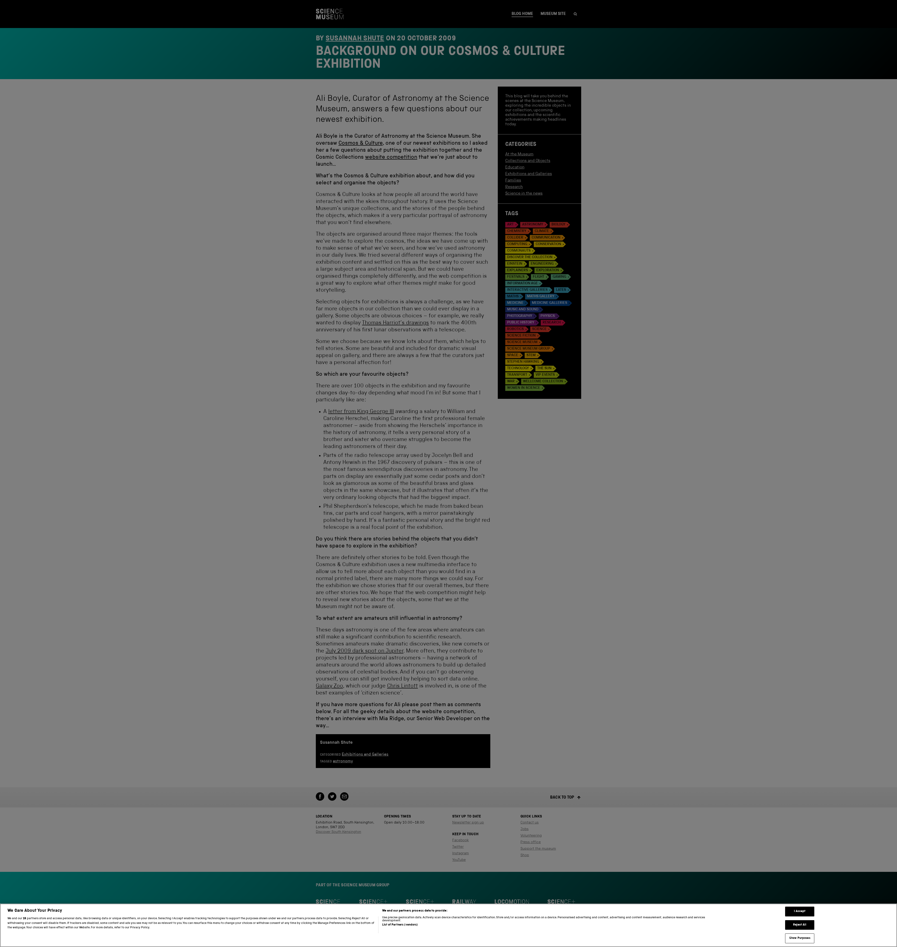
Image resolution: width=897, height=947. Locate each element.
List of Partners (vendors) (400, 924)
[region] (448, 925)
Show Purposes (799, 938)
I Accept (799, 911)
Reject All (799, 924)
